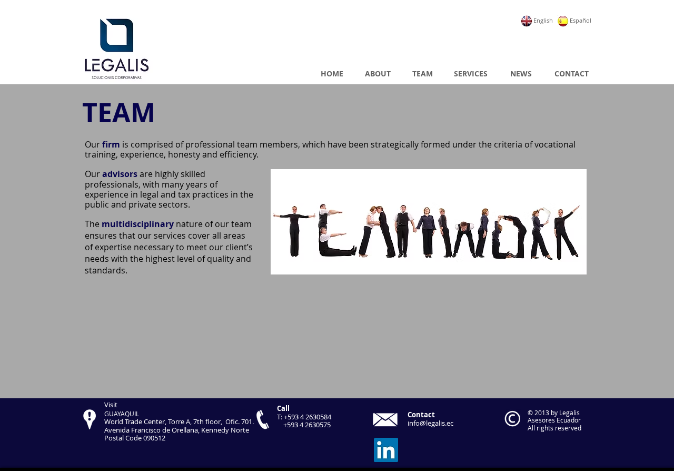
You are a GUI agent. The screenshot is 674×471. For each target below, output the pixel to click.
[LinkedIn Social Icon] (386, 450)
